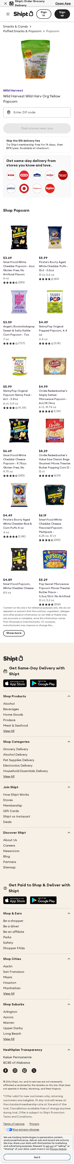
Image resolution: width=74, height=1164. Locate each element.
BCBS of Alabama (16, 1062)
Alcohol (9, 703)
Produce (9, 720)
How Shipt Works (16, 794)
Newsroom (11, 851)
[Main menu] (8, 14)
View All (8, 731)
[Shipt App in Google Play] (43, 683)
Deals (7, 822)
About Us (10, 840)
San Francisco (13, 971)
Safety (8, 942)
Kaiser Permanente (17, 1057)
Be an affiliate (13, 931)
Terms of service (13, 1124)
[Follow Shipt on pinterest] (24, 1071)
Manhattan (12, 988)
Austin (7, 966)
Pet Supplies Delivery (18, 760)
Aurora (8, 1017)
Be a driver (11, 926)
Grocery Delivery (15, 749)
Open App (63, 3)
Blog (6, 856)
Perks (7, 937)
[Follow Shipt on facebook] (5, 1071)
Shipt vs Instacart (16, 816)
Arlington (10, 1011)
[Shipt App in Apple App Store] (15, 683)
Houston (9, 982)
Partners (9, 862)
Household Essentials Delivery (25, 771)
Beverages (11, 709)
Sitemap (9, 867)
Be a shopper (13, 920)
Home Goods (13, 714)
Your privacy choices (25, 1129)
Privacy (34, 1124)
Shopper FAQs (14, 948)
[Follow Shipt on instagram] (15, 1071)
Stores (8, 800)
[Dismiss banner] (5, 3)
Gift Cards (11, 811)
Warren (8, 1022)
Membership (12, 805)
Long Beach (12, 1033)
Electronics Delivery (18, 765)
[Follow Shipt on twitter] (34, 1071)
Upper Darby (13, 1028)
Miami (7, 977)
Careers (9, 845)
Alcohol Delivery (15, 754)
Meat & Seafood (15, 725)
